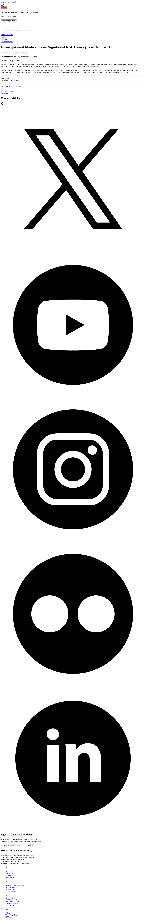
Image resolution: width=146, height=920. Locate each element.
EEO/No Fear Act (11, 905)
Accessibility (10, 889)
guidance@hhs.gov (92, 66)
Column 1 (4, 867)
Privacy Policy (10, 891)
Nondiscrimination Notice (14, 885)
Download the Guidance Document (14, 53)
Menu (3, 37)
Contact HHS (10, 873)
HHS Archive (10, 887)
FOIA (7, 913)
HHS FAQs (9, 877)
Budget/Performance (12, 901)
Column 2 (4, 881)
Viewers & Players (12, 899)
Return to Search (7, 42)
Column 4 (4, 909)
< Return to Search (7, 91)
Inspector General (11, 903)
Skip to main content (8, 2)
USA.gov (8, 917)
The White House (11, 915)
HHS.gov (8, 871)
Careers (8, 875)
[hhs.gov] (3, 27)
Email (3, 845)
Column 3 (4, 895)
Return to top (5, 93)
